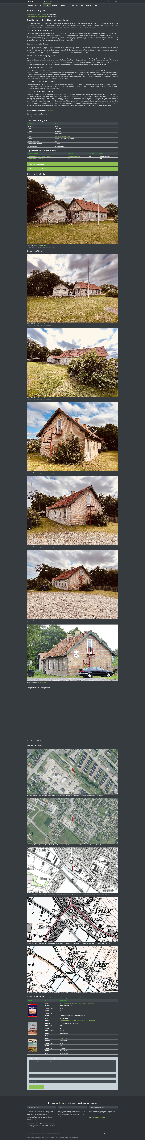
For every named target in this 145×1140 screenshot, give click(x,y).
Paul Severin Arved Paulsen (62, 136)
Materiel (63, 5)
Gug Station (50, 110)
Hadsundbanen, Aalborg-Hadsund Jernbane (40, 156)
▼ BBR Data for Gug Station (36, 164)
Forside (30, 5)
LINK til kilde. (64, 742)
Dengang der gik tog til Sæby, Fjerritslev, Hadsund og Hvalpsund (77, 1020)
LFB (69, 158)
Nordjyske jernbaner (65, 1038)
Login (96, 5)
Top (103, 1133)
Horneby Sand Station (48, 1)
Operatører (55, 5)
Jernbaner (38, 5)
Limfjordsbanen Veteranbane (36, 158)
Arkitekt (71, 5)
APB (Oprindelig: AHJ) (74, 156)
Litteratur (88, 5)
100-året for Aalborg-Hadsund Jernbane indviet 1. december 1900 (77, 1003)
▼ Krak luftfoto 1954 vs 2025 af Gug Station (40, 168)
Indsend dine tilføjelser (36, 1087)
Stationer (47, 5)
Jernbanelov (79, 5)
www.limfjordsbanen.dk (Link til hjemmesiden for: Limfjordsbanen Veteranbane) (46, 116)
